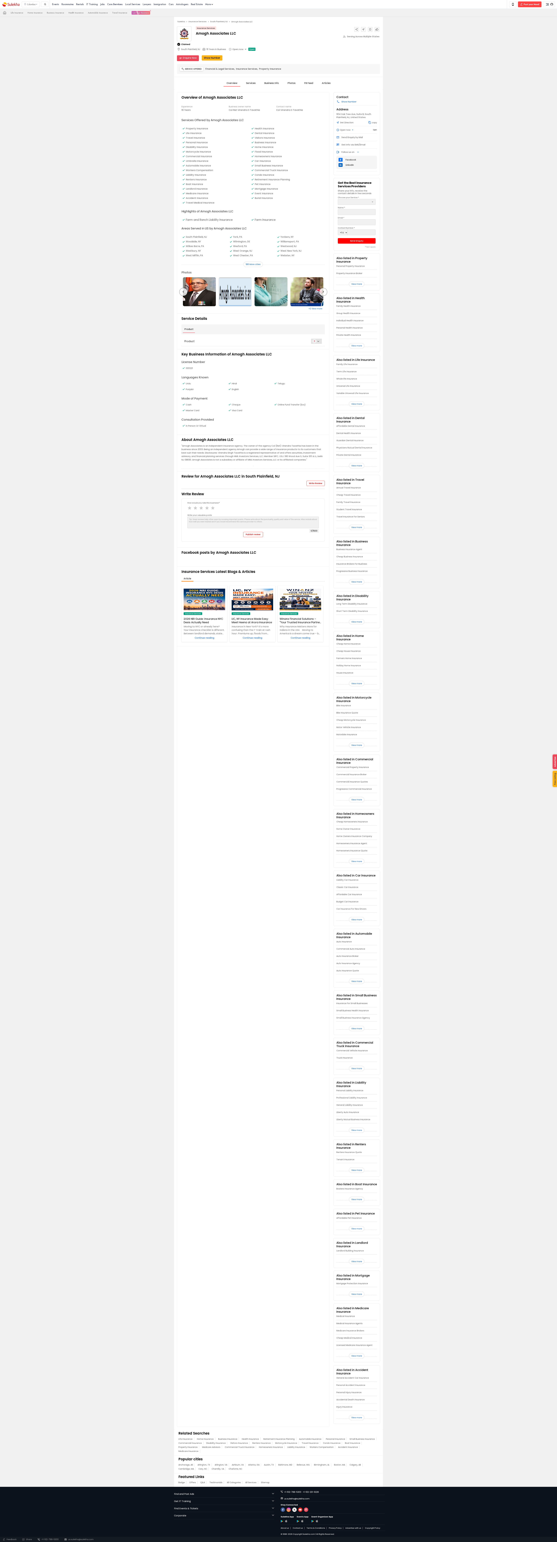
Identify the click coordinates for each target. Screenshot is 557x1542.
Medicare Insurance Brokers (350, 1330)
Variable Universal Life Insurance (352, 393)
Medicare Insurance (188, 1451)
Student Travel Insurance (349, 509)
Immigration (160, 4)
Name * (341, 207)
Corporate (180, 1515)
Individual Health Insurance (350, 320)
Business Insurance (55, 12)
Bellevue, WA (303, 1464)
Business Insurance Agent (349, 549)
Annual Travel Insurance (348, 487)
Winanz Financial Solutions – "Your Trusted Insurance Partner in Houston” (300, 620)
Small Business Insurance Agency (353, 1017)
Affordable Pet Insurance (349, 1218)
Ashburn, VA (238, 1464)
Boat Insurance (194, 184)
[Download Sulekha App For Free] (513, 4)
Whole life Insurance (346, 378)
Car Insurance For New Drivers (351, 908)
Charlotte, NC (235, 1469)
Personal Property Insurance (350, 266)
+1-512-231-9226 (311, 1492)
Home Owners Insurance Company (354, 836)
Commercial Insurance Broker (351, 774)
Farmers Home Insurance (349, 658)
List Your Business (141, 12)
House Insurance (344, 672)
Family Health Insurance (348, 306)
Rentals (80, 4)
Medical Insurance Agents (349, 1323)
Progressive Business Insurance (352, 571)
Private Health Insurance (348, 335)
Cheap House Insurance (348, 651)
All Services (250, 1482)
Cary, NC (202, 1469)
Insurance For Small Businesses (352, 1003)
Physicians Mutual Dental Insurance (354, 447)
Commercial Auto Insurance (350, 948)
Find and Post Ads (184, 1494)
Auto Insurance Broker (347, 956)
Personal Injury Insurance (348, 1392)
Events (55, 4)
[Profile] (549, 4)
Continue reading (204, 637)
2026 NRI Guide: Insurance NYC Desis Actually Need (203, 620)
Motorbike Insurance (346, 734)
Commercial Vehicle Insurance (352, 1050)
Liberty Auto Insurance (347, 1112)
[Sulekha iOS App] (286, 1521)
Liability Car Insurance (347, 879)
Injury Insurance (344, 1406)
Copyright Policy (372, 1528)
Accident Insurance (348, 1447)
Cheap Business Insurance (349, 556)
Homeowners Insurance (268, 156)
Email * (341, 217)
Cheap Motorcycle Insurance (351, 720)
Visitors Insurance (239, 1443)
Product (188, 329)
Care (115, 4)
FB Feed (308, 83)
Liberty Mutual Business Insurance (353, 1119)
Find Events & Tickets (186, 1508)
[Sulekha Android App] (282, 1521)
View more (356, 284)
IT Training (92, 4)
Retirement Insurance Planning (272, 179)
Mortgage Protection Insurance (352, 1283)
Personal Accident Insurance (350, 1385)
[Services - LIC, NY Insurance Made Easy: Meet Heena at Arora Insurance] (252, 599)
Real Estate (197, 4)
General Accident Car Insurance (352, 1377)
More (208, 4)
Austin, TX (269, 1464)
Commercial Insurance (199, 156)
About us (285, 1528)
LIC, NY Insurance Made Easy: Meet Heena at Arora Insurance (252, 620)
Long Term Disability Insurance (351, 603)
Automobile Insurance (98, 12)
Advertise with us (353, 1528)
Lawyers (147, 4)
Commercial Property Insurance (352, 767)
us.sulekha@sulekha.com (297, 1498)
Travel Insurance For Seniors (350, 516)
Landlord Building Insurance (350, 1250)
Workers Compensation (199, 170)
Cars (171, 4)
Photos (291, 83)
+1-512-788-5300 (292, 1492)
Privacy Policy (335, 1528)
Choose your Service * (348, 197)
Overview (232, 83)
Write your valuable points (199, 515)
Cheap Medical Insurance (349, 1337)
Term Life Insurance (346, 371)
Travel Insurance (119, 12)
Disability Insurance (197, 147)
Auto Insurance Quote (347, 970)
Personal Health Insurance (349, 327)
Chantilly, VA (218, 1469)
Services (251, 83)
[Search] (44, 4)
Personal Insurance (197, 142)
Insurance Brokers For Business (351, 563)
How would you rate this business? (203, 502)
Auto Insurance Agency (348, 963)
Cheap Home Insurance (348, 643)
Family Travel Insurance (348, 502)
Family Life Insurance (347, 364)
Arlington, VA (221, 1464)
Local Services (132, 4)
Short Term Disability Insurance (352, 611)
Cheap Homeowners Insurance (352, 821)
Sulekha (11, 4)
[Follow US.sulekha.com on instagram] (288, 1510)
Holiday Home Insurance (348, 665)
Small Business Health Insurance (352, 1010)
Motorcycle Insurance (198, 152)
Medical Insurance (345, 1316)
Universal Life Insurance (348, 386)
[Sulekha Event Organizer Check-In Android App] (312, 1521)
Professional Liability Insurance (351, 1097)
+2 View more (315, 308)
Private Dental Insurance (348, 455)
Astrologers (182, 4)
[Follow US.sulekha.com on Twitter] (294, 1510)
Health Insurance (76, 12)
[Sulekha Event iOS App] (302, 1521)
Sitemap (265, 1482)
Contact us (298, 1528)
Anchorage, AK (185, 1464)
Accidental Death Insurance (350, 1399)
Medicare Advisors (211, 1447)
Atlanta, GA (253, 1464)
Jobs (102, 4)
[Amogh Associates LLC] (199, 291)
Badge (181, 1482)
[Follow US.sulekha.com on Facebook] (283, 1510)
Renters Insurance (196, 179)
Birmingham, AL (322, 1464)
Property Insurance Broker (349, 273)
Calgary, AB (355, 1464)
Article (187, 578)
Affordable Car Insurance (349, 894)
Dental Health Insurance (348, 433)
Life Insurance (17, 12)
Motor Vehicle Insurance (348, 727)
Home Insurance (35, 12)
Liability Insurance (196, 175)
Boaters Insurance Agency (349, 1188)
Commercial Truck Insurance (271, 170)
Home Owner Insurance (348, 828)
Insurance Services (206, 28)
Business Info (271, 83)
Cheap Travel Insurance (348, 494)
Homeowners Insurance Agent (351, 843)
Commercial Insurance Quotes (352, 781)
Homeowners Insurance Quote (351, 850)
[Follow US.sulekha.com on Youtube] (300, 1510)
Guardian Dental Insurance (350, 440)
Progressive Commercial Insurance (354, 789)
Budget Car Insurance (347, 901)
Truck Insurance (344, 1057)
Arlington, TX (204, 1464)
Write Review (315, 483)
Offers (192, 1482)
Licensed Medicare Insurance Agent (354, 1345)
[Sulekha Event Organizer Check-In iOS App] (316, 1521)
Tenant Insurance (345, 1159)
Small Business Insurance (269, 166)
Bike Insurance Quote (347, 712)
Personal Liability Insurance (349, 1090)
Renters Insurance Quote (349, 1152)
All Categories (234, 1482)
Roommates (68, 4)
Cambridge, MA (186, 1469)
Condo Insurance (264, 175)
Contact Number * (346, 228)
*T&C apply (370, 247)
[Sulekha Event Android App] (298, 1521)
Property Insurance (197, 128)
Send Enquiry (356, 240)
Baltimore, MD (285, 1464)
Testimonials (215, 1482)
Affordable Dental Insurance (350, 426)
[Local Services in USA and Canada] (4, 13)
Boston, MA (339, 1464)
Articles (326, 83)
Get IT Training (182, 1501)
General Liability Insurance (349, 1105)
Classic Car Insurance (347, 887)
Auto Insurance (344, 941)
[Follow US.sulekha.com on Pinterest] (306, 1510)
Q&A (202, 1482)
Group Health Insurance (348, 313)
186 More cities (253, 264)
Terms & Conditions (316, 1528)
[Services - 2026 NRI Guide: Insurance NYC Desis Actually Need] (204, 599)
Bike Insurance (343, 705)
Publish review (253, 534)
